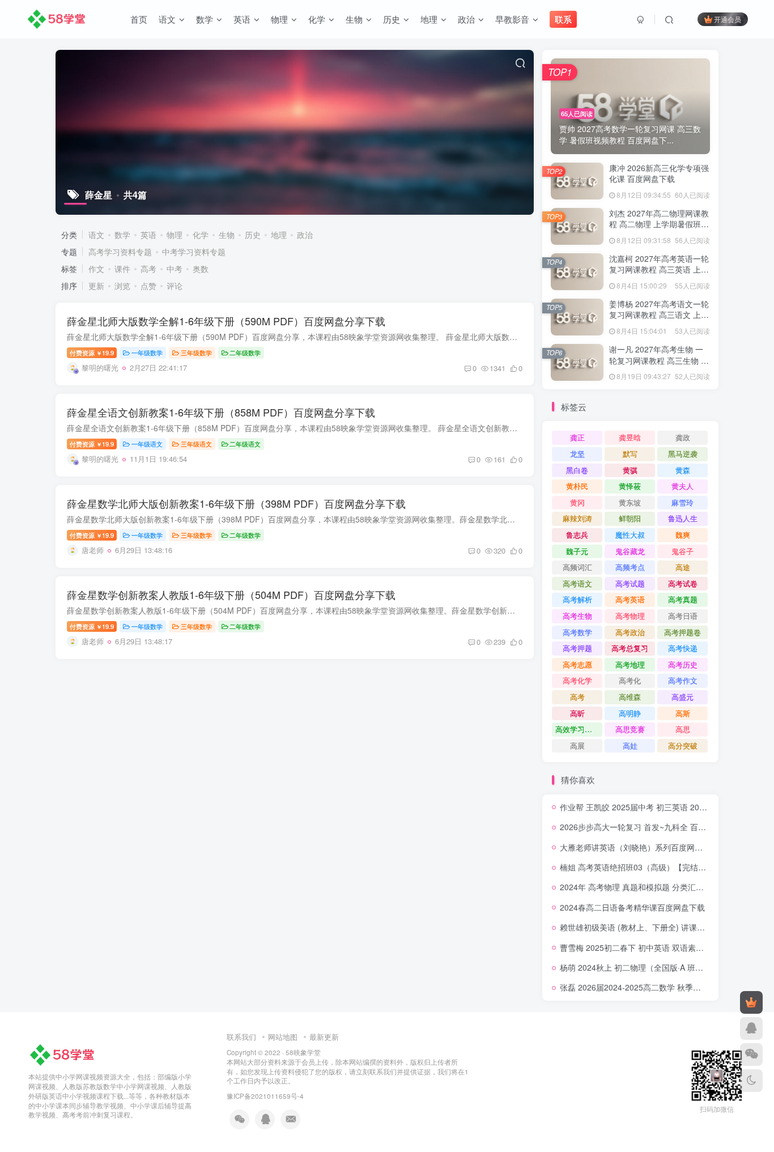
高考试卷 (683, 583)
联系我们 (241, 1036)
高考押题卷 (682, 632)
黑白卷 (577, 470)
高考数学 (577, 632)
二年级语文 (245, 443)
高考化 (630, 680)
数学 (122, 234)
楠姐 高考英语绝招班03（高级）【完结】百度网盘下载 (657, 867)
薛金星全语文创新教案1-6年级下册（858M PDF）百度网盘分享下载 (221, 412)
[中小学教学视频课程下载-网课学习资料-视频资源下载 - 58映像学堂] (64, 1054)
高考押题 (577, 648)
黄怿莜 (630, 486)
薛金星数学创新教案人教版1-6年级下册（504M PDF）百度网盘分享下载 (231, 594)
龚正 (577, 437)
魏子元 (577, 551)
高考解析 (577, 599)
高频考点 (630, 567)
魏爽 (682, 534)
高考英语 (630, 599)
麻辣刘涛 (577, 518)
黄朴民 (577, 486)
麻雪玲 (682, 502)
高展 (577, 745)
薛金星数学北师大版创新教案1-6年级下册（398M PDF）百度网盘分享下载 (236, 503)
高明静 (630, 713)
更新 (96, 285)
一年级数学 (147, 352)
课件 (122, 268)
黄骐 (630, 470)
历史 (253, 234)
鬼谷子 (682, 551)
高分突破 (683, 745)
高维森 (630, 696)
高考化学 (577, 680)
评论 (174, 285)
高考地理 (630, 664)
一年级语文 (147, 443)
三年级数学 (196, 352)
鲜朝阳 (630, 518)
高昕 (577, 713)
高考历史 (683, 664)
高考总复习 (629, 648)
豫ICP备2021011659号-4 (265, 1095)
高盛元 (682, 696)
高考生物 (577, 615)
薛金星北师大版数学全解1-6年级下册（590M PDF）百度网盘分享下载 (226, 320)
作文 (96, 268)
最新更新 (324, 1036)
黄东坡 (630, 502)
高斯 (682, 713)
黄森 (682, 470)
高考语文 (577, 583)
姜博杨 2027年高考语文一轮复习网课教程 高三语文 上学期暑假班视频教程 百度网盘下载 (659, 320)
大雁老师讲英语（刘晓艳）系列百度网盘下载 (639, 847)
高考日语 (683, 615)
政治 (305, 234)
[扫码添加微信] (751, 1054)
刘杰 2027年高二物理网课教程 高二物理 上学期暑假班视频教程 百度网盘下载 (659, 224)
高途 (682, 567)
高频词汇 (577, 567)
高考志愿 (577, 664)
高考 (148, 268)
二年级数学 (245, 352)
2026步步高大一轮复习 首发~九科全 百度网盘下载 (649, 826)
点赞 (148, 285)
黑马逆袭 (683, 453)
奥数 (201, 268)
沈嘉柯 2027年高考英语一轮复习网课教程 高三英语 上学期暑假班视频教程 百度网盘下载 (659, 275)
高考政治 (630, 632)
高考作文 (683, 680)
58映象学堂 (303, 1052)
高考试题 (630, 583)
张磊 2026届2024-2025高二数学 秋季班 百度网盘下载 (655, 987)
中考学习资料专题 (194, 251)
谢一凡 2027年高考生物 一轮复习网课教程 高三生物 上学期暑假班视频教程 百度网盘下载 (659, 365)
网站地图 (282, 1036)
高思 (682, 729)
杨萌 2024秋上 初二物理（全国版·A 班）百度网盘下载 (655, 967)
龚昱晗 (630, 437)
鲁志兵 (577, 534)
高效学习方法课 (578, 729)
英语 (148, 234)
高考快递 (683, 648)
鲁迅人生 (683, 518)
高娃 (630, 745)
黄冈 (577, 502)
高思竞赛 (630, 729)
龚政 (682, 437)
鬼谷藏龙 (630, 551)
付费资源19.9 (92, 352)
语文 (96, 234)
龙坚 (577, 453)
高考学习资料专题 (120, 251)
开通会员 (727, 19)
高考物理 (630, 615)
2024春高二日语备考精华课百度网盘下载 (632, 907)
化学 (201, 234)
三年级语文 (196, 443)
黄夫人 (682, 486)
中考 (174, 268)
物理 (174, 234)
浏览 (122, 285)
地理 (279, 234)
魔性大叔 (630, 534)
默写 (630, 453)
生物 (227, 234)
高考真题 (683, 599)
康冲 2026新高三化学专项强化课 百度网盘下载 (659, 173)
